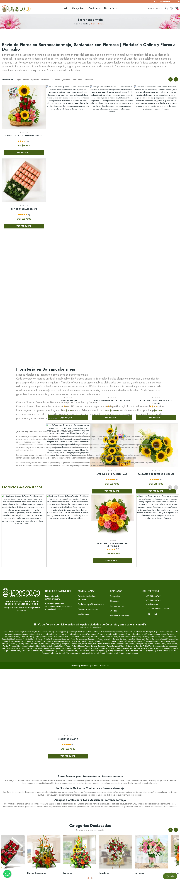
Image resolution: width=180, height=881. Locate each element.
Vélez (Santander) (131, 651)
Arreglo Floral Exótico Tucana (24, 206)
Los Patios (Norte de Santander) (115, 641)
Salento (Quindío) (8, 648)
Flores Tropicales (31, 79)
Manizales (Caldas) (168, 641)
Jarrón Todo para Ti (156, 739)
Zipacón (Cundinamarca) (109, 653)
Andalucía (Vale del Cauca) (24, 632)
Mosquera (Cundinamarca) (71, 644)
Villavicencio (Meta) (73, 653)
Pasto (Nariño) (172, 644)
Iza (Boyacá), (29, 641)
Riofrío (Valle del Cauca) (152, 646)
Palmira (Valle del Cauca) (157, 644)
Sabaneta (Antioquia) (169, 646)
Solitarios (89, 79)
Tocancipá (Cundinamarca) (67, 651)
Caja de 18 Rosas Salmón (68, 209)
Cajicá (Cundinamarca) (90, 634)
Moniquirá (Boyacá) (37, 644)
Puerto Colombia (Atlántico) (117, 646)
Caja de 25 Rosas (24, 135)
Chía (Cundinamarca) (152, 634)
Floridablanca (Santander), (61, 639)
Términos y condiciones (88, 609)
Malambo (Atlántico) (153, 641)
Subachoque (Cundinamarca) (31, 651)
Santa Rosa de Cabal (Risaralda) (61, 648)
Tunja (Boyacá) (101, 651)
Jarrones (66, 79)
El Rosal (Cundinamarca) (151, 637)
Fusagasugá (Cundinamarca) (99, 639)
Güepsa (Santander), (153, 639)
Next (176, 79)
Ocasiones (115, 601)
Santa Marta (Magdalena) (39, 648)
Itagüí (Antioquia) (17, 641)
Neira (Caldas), (87, 644)
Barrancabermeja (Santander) (112, 632)
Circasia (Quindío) (27, 637)
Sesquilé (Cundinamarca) (83, 648)
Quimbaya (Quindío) (135, 646)
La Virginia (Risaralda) (95, 641)
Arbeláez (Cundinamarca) (44, 632)
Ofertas (113, 610)
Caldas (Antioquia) (120, 634)
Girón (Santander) (138, 639)
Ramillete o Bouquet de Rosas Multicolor (112, 545)
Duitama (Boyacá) (117, 637)
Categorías (115, 596)
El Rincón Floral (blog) (120, 615)
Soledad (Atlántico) (171, 648)
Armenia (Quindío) (61, 632)
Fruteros (45, 79)
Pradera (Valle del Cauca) (75, 646)
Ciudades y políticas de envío (91, 604)
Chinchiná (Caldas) (167, 634)
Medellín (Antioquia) (9, 644)
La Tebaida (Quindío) (78, 641)
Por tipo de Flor (117, 605)
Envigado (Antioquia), (168, 637)
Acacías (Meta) (8, 632)
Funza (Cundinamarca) (79, 639)
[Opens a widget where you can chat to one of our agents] (170, 876)
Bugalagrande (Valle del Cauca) (69, 634)
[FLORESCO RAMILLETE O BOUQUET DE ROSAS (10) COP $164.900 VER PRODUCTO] (22, 531)
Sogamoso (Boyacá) (155, 648)
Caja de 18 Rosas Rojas (68, 135)
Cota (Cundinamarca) (60, 637)
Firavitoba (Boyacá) (30, 639)
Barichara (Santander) (92, 632)
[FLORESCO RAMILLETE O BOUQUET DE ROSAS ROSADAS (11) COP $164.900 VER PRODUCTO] (67, 531)
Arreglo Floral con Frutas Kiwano (112, 135)
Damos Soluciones (101, 665)
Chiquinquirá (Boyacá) (12, 637)
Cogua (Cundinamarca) (43, 637)
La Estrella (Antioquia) (62, 641)
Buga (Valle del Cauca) (49, 634)
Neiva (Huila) (98, 644)
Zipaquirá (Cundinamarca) (128, 653)
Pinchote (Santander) (44, 646)
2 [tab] (92, 878)
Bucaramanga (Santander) (30, 634)
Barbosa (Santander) (76, 632)
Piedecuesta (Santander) (26, 646)
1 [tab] (88, 878)
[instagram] (149, 614)
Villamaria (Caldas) (58, 653)
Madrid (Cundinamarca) (136, 641)
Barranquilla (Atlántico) (132, 632)
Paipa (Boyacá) (141, 644)
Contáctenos (83, 613)
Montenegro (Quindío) (53, 644)
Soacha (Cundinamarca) (138, 648)
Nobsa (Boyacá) (129, 644)
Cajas (18, 79)
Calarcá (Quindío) (106, 634)
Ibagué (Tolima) (166, 639)
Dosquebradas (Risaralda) (100, 637)
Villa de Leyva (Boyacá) (147, 651)
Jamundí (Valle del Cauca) (43, 641)
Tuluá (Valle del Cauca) (86, 651)
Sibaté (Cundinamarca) (101, 648)
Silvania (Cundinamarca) (120, 648)
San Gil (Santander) (22, 648)
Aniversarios (7, 79)
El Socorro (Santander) (133, 637)
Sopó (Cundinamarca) (12, 651)
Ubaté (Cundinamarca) (116, 651)
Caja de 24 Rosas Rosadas (112, 209)
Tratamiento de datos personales (87, 598)
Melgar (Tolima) (23, 644)
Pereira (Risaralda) (10, 646)
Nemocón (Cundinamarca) (113, 644)
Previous (170, 79)
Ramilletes (77, 79)
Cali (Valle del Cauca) (135, 634)
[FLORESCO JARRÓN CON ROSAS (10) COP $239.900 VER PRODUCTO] (158, 531)
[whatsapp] (155, 614)
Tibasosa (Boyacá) (50, 651)
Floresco (24, 132)
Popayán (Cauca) (59, 646)
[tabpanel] (162, 855)
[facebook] (143, 614)
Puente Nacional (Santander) (95, 646)
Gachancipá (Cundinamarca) (120, 639)
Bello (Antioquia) (147, 632)
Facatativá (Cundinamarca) (12, 639)
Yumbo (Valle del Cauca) (90, 653)
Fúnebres (56, 79)
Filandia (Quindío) (44, 639)
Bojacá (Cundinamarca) (163, 632)
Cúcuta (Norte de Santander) (79, 637)
